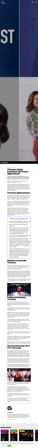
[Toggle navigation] (36, 2)
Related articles (6, 427)
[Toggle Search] (34, 2)
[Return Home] (4, 2)
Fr (32, 2)
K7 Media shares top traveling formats (19, 218)
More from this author (10, 419)
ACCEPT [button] (9, 445)
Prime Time (11, 266)
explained (14, 390)
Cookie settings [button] (4, 445)
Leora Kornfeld (13, 167)
